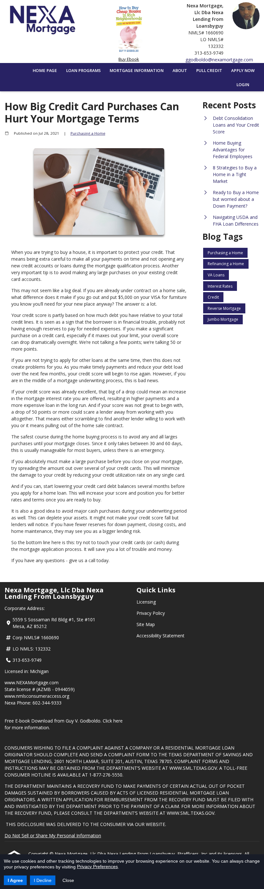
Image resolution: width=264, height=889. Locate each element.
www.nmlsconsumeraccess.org (37, 696)
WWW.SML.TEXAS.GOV (193, 768)
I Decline (43, 880)
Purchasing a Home (88, 133)
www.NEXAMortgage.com (32, 682)
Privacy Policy (151, 613)
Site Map (146, 624)
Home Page (45, 70)
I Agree (15, 880)
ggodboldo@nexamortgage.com (219, 60)
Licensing (146, 602)
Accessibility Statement (160, 636)
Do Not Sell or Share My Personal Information (53, 835)
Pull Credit (209, 70)
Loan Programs (83, 70)
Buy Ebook (128, 59)
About (180, 70)
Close (68, 880)
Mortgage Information (136, 70)
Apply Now (243, 70)
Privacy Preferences (97, 866)
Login (242, 84)
